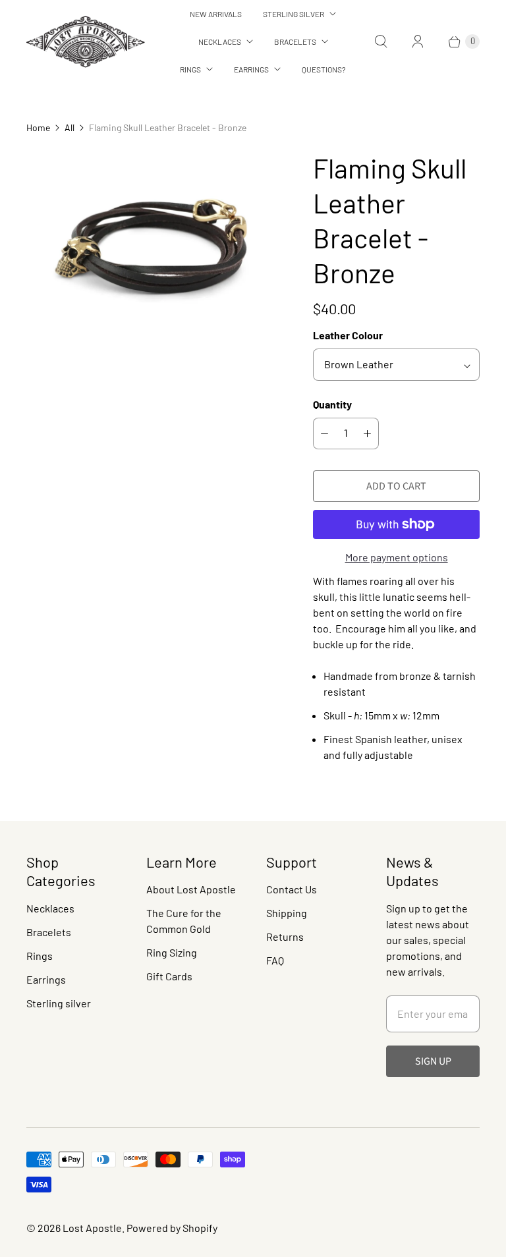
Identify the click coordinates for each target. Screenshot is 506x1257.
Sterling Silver (293, 13)
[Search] (380, 41)
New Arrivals (216, 13)
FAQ (275, 960)
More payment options (396, 557)
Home (38, 127)
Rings (190, 69)
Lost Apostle (92, 1227)
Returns (285, 936)
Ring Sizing (171, 952)
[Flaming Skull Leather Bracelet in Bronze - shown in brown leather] (151, 247)
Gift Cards (169, 976)
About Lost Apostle (191, 889)
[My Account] (417, 41)
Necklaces (219, 41)
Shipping (286, 913)
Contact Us (291, 889)
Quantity (332, 404)
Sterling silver (58, 1003)
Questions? (324, 69)
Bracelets (295, 41)
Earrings (251, 69)
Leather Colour (348, 335)
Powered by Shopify (171, 1227)
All (69, 127)
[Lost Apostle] (85, 42)
